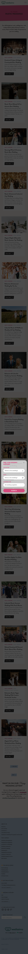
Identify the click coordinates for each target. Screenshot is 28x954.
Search (14, 491)
